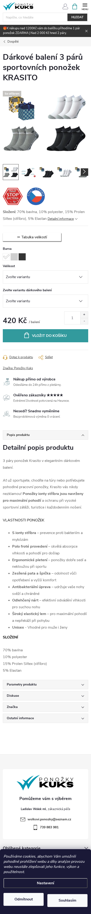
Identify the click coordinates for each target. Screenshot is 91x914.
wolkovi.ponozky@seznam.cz (49, 819)
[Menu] (85, 6)
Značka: (18, 368)
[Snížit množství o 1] (84, 321)
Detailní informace (61, 219)
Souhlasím (67, 900)
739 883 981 (49, 827)
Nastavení (45, 883)
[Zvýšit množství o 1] (84, 315)
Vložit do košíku (49, 335)
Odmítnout (23, 899)
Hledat (77, 17)
